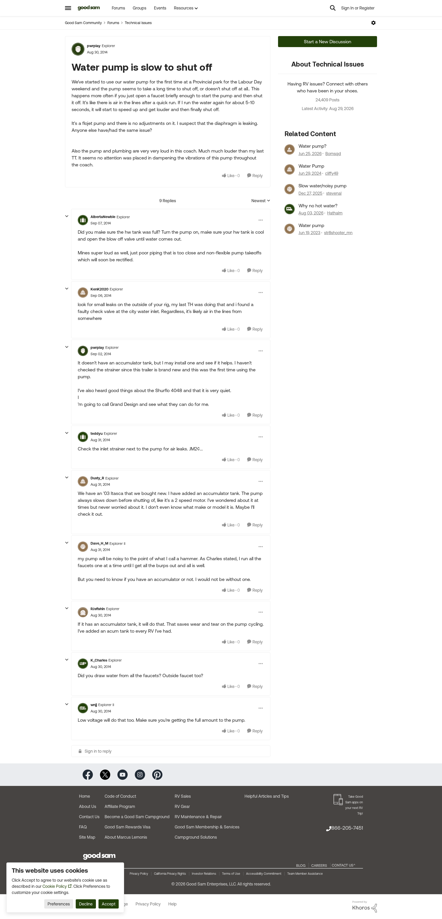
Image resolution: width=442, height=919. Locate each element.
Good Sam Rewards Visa (127, 827)
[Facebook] (88, 774)
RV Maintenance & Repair (198, 816)
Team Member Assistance (305, 873)
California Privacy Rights (170, 873)
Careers (319, 865)
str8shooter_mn (338, 232)
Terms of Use (231, 873)
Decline (86, 904)
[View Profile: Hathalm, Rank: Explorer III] (289, 209)
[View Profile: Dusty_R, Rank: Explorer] (83, 481)
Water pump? (312, 146)
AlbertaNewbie (103, 217)
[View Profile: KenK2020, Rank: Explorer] (83, 292)
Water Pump (311, 166)
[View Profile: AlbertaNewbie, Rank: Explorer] (83, 220)
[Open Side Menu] (68, 8)
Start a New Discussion (327, 41)
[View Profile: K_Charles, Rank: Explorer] (83, 663)
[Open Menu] (373, 22)
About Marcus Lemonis (126, 837)
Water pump (311, 225)
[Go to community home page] (89, 8)
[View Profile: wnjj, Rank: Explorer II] (83, 708)
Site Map (87, 837)
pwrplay (94, 46)
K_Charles (99, 660)
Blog (300, 865)
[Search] (333, 8)
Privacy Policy (139, 873)
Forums (113, 23)
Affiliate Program (120, 806)
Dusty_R (97, 478)
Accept (108, 904)
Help (172, 904)
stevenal (333, 193)
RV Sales (183, 796)
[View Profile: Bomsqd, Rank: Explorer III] (289, 149)
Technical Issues (138, 23)
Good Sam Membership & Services (207, 827)
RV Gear (182, 806)
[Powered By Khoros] (364, 907)
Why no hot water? (318, 205)
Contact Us (89, 816)
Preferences (59, 904)
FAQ (83, 827)
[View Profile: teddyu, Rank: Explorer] (83, 437)
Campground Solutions (196, 837)
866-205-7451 (347, 828)
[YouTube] (122, 774)
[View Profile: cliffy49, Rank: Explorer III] (289, 169)
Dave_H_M (99, 543)
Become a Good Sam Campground (137, 816)
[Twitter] (105, 774)
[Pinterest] (157, 774)
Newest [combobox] (260, 201)
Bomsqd (333, 153)
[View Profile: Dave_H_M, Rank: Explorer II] (83, 547)
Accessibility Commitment (263, 873)
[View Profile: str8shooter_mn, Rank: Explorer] (289, 229)
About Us (87, 806)
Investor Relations (204, 873)
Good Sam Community (83, 23)
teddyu (97, 433)
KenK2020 (99, 289)
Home (84, 796)
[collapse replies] (67, 216)
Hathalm (334, 213)
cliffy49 (331, 173)
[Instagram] (140, 774)
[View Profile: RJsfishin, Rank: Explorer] (83, 612)
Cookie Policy (54, 886)
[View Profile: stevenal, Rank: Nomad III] (289, 189)
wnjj (94, 705)
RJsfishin (98, 609)
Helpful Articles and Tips (267, 796)
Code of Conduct (120, 796)
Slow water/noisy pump (323, 185)
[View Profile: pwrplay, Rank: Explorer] (78, 49)
